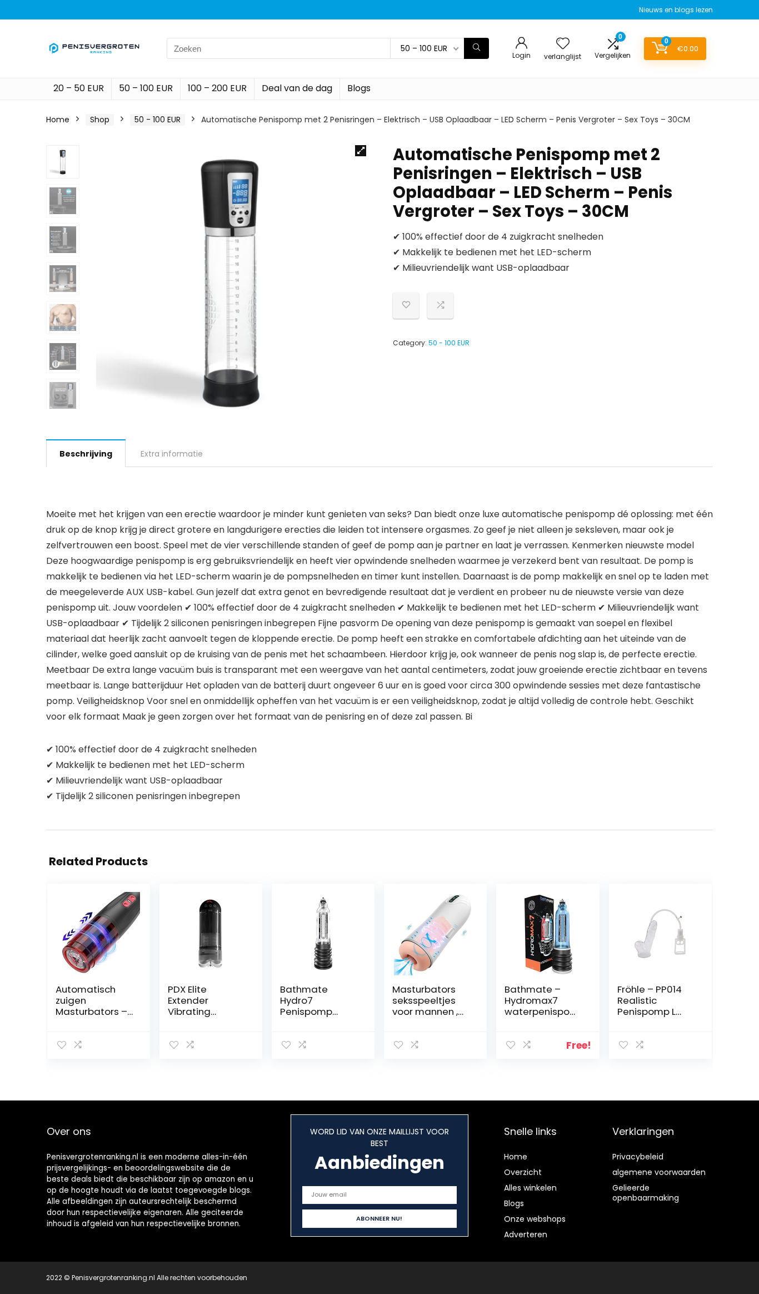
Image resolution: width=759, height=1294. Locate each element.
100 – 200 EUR (217, 88)
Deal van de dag (297, 88)
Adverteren (525, 1234)
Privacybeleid (637, 1156)
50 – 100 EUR (146, 88)
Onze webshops (535, 1218)
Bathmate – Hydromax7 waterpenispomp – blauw (542, 1006)
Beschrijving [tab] (85, 453)
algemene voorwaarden (659, 1172)
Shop (99, 119)
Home (57, 119)
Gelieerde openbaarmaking (645, 1192)
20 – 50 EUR (78, 88)
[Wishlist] (563, 44)
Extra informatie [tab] (172, 453)
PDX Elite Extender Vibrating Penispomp (194, 1006)
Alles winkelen (530, 1187)
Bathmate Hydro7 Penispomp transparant (308, 1006)
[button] (360, 150)
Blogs (359, 88)
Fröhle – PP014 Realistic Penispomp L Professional (649, 1006)
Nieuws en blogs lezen (676, 9)
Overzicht (523, 1172)
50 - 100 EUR (157, 119)
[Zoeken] (476, 48)
